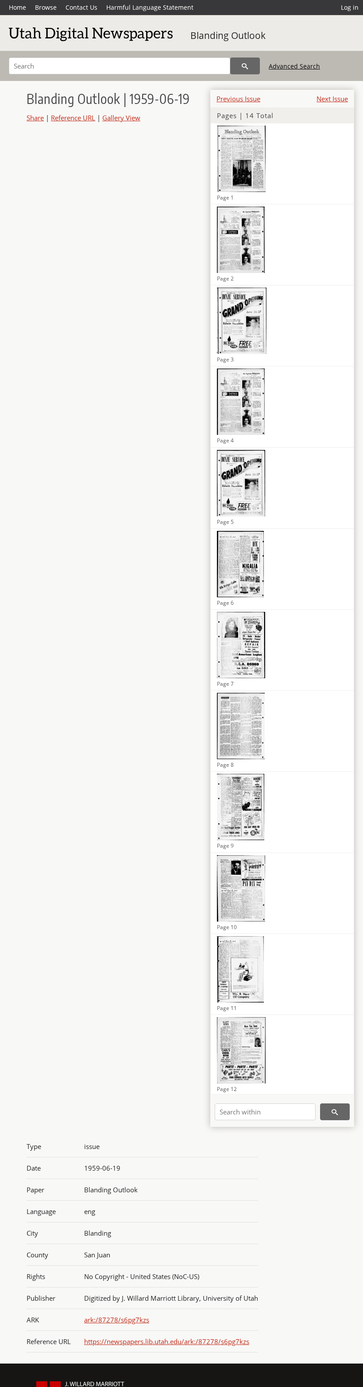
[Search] (245, 66)
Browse (46, 7)
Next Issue (332, 98)
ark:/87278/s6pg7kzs (116, 1319)
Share (35, 117)
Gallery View (121, 117)
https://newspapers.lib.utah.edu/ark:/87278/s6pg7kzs (166, 1341)
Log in (350, 7)
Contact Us (81, 7)
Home (17, 7)
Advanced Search (294, 66)
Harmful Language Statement (149, 7)
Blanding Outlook (228, 35)
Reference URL (73, 117)
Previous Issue (238, 98)
